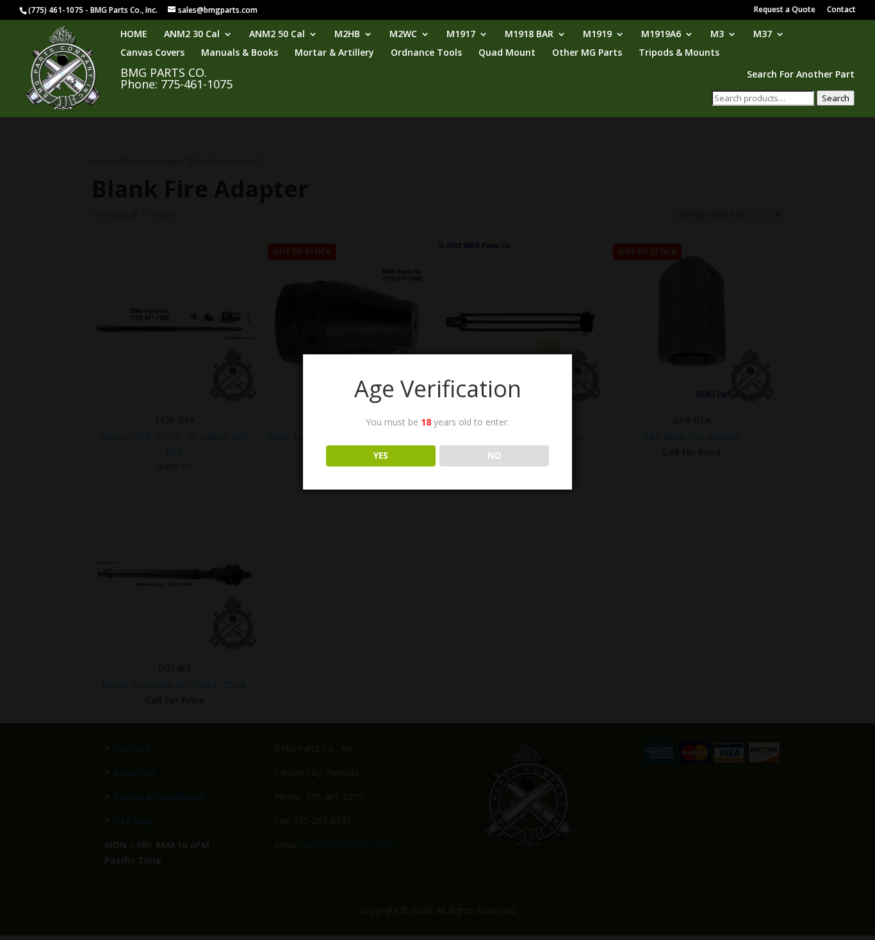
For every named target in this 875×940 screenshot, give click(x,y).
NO (494, 455)
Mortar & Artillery (334, 53)
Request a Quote (784, 10)
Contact (841, 10)
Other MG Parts (587, 53)
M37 (762, 34)
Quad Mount (507, 53)
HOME (133, 34)
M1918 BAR (529, 34)
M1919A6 (661, 34)
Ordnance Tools (426, 53)
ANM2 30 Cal (192, 34)
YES (380, 455)
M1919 (597, 34)
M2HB (347, 34)
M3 (717, 34)
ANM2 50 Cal (277, 34)
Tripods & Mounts (679, 53)
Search (835, 98)
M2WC (403, 34)
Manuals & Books (239, 53)
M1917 (460, 34)
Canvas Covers (152, 53)
